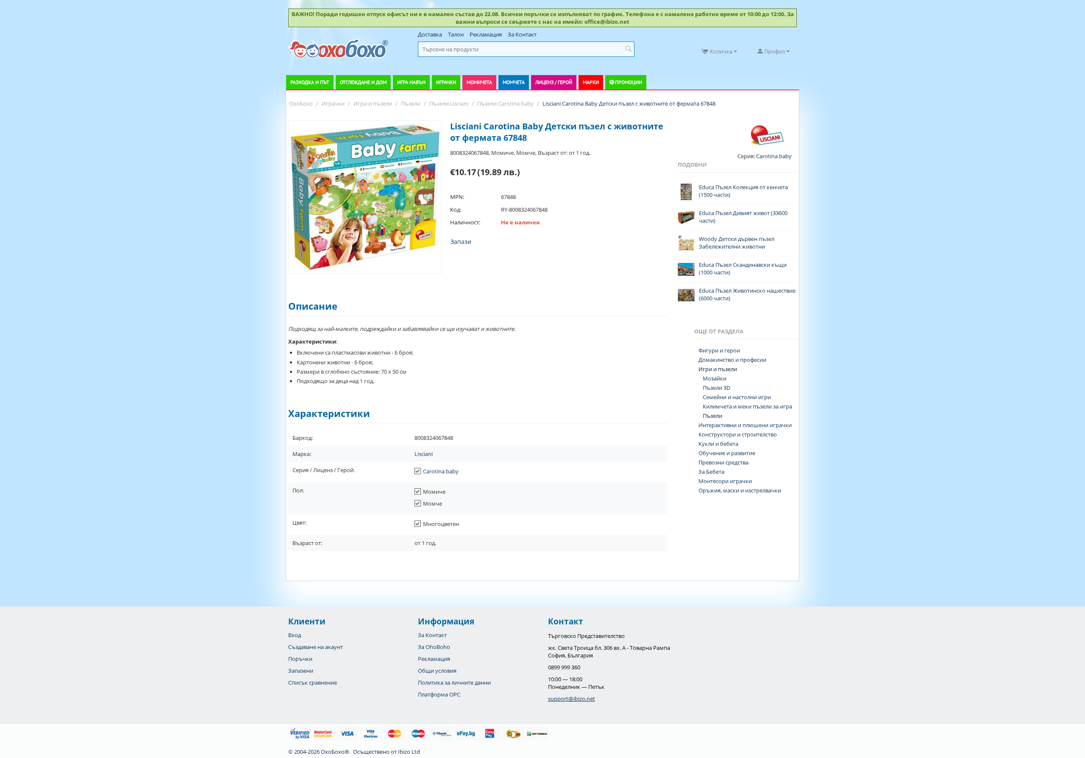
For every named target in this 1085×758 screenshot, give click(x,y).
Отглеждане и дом (363, 82)
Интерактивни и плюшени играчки (745, 425)
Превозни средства (723, 462)
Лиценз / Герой (553, 82)
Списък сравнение (312, 682)
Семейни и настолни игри (737, 397)
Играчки (446, 82)
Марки (591, 82)
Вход (294, 635)
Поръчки (300, 659)
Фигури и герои (719, 350)
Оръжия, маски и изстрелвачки (739, 490)
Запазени (300, 670)
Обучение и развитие (726, 453)
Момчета (514, 82)
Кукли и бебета (718, 444)
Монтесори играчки (725, 481)
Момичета (479, 82)
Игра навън (411, 82)
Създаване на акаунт (315, 647)
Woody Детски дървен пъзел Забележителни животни (736, 242)
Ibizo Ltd (409, 751)
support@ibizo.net (571, 698)
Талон (456, 34)
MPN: (457, 197)
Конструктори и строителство (737, 434)
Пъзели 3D (716, 388)
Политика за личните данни (454, 682)
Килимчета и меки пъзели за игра (747, 406)
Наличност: (465, 222)
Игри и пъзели (717, 369)
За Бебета (711, 471)
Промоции (628, 82)
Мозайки (714, 378)
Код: (455, 209)
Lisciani (424, 454)
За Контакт (522, 34)
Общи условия (437, 670)
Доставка (430, 34)
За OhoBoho (434, 647)
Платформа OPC (439, 694)
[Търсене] (628, 49)
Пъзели (712, 416)
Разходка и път (309, 82)
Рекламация (486, 34)
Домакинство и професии (732, 360)
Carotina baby (441, 471)
